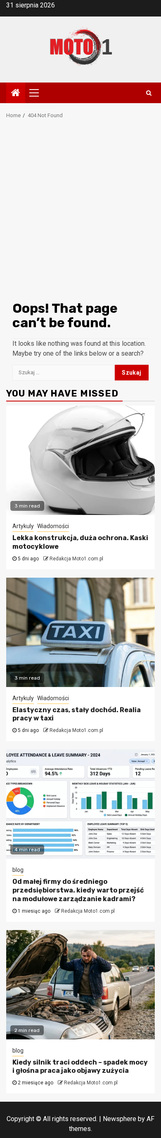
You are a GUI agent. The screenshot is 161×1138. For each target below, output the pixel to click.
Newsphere (119, 1119)
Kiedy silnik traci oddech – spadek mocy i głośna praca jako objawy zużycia (80, 1066)
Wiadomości (53, 526)
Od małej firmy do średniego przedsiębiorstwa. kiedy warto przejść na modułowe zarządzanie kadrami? (78, 890)
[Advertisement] (80, 212)
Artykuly (23, 526)
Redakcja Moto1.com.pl (76, 559)
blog (18, 869)
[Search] (149, 93)
